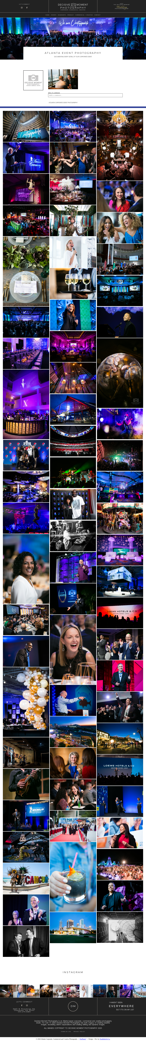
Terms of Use (66, 1031)
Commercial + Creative (84, 15)
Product (70, 15)
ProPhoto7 (83, 1039)
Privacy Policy (79, 1031)
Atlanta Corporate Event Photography (63, 102)
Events (53, 15)
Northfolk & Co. (105, 1039)
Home (47, 15)
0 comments (54, 93)
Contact (97, 15)
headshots (62, 15)
